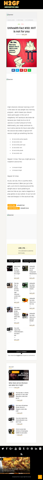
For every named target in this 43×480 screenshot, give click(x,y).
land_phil (24, 34)
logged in (19, 355)
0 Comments (29, 20)
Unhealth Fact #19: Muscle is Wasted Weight (32, 317)
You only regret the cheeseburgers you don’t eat (18, 331)
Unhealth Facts (24, 208)
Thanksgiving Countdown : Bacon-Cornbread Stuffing (13, 470)
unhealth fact (21, 205)
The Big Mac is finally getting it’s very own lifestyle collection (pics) (17, 291)
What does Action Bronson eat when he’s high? (17, 270)
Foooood (15, 372)
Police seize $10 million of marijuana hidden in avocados (22, 431)
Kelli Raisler (5, 467)
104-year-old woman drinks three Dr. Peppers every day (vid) (17, 313)
